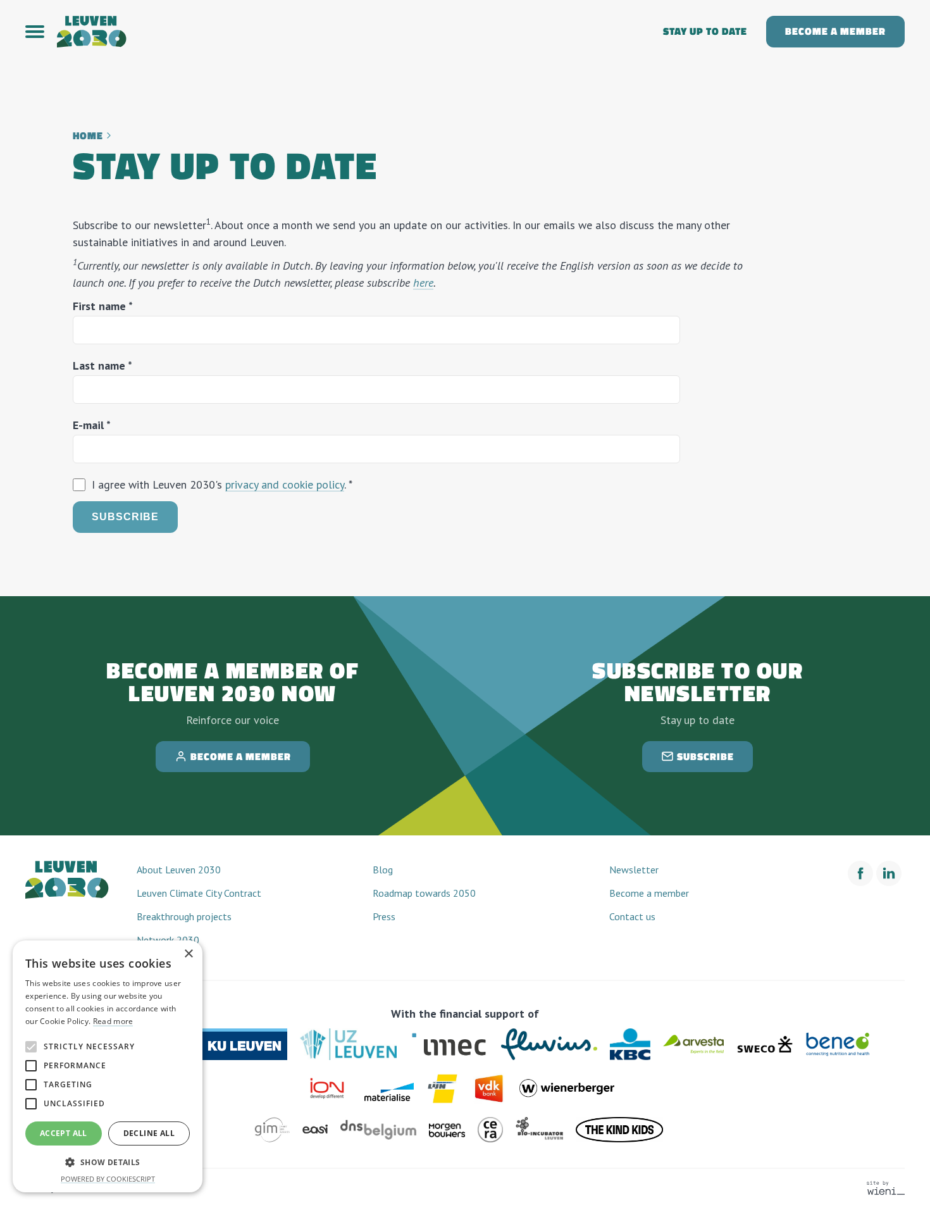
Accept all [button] (63, 1133)
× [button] (188, 954)
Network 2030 (168, 939)
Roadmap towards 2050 (424, 893)
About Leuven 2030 (179, 869)
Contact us (632, 916)
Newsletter (634, 869)
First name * (103, 306)
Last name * (102, 365)
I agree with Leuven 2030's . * (222, 484)
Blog (383, 869)
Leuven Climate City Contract (199, 893)
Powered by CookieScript (108, 1178)
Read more (113, 1021)
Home (88, 135)
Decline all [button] (149, 1133)
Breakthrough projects (184, 916)
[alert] (107, 1066)
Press (384, 916)
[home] (350, 31)
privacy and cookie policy (284, 484)
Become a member (835, 31)
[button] (41, 32)
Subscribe (125, 516)
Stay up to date (705, 31)
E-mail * (92, 425)
